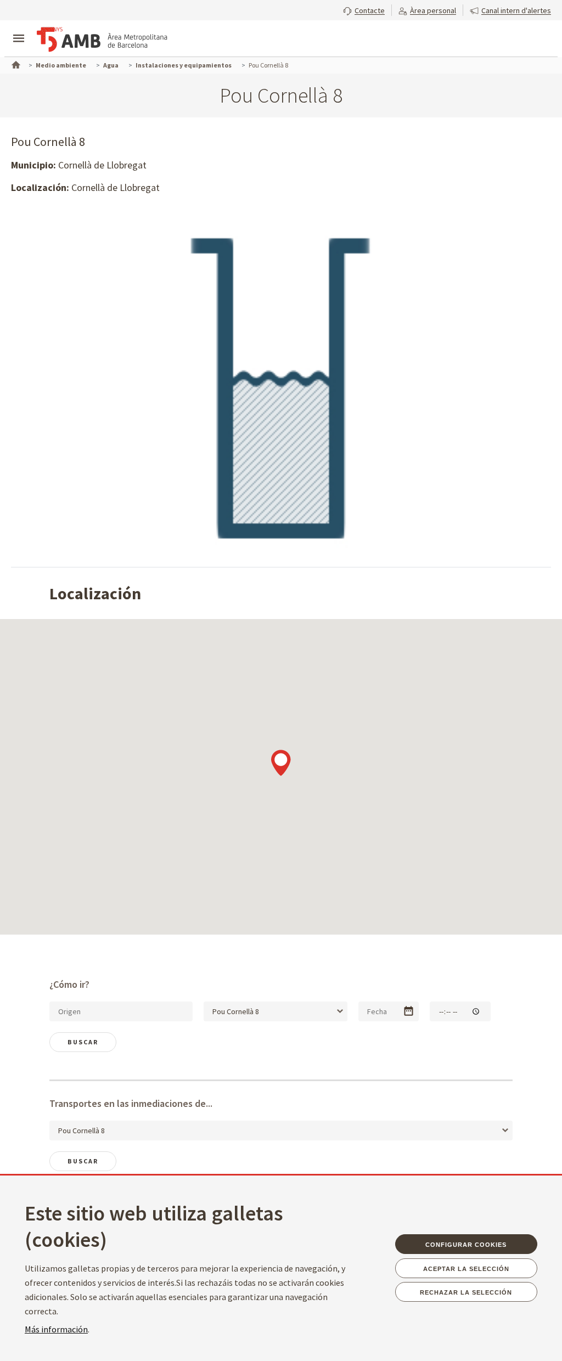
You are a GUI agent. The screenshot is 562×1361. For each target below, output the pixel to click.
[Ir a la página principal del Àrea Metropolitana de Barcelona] (102, 39)
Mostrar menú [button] (18, 29)
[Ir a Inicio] (15, 64)
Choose (408, 1011)
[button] (364, 9)
